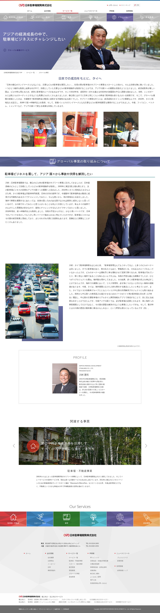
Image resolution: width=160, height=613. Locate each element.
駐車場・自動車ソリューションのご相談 (41, 602)
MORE (13, 17)
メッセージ (51, 564)
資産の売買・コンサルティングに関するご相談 (74, 602)
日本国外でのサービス (123, 602)
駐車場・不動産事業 (75, 561)
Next (146, 445)
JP (135, 5)
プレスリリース (122, 557)
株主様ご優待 (94, 573)
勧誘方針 (57, 609)
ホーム (29, 11)
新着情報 (120, 561)
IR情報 (111, 11)
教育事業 (72, 567)
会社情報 (47, 11)
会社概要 (51, 557)
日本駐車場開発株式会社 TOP (13, 72)
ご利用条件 (65, 609)
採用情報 (129, 11)
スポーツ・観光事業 (75, 564)
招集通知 (93, 570)
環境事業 (72, 570)
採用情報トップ (122, 570)
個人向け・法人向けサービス (52, 597)
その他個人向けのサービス (99, 599)
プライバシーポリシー (45, 609)
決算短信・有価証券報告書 (99, 561)
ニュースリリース (90, 11)
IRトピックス (94, 557)
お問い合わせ (113, 5)
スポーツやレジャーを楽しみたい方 (74, 599)
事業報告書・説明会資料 (98, 567)
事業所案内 (51, 570)
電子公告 (93, 580)
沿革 (49, 567)
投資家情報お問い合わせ (98, 583)
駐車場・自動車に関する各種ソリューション (43, 599)
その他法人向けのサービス (103, 602)
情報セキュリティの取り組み (28, 609)
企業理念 (51, 561)
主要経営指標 (94, 564)
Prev (14, 445)
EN (138, 5)
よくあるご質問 (95, 577)
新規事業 (72, 577)
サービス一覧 (67, 11)
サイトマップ (125, 5)
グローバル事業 (74, 573)
